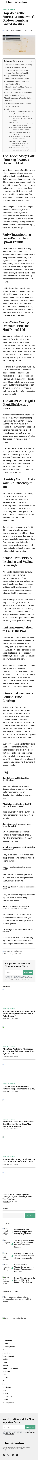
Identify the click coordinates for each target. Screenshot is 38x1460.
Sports (5, 1393)
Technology (7, 1396)
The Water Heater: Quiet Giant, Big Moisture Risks (18, 82)
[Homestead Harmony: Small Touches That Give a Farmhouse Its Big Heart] (19, 1145)
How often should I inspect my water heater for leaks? (23, 124)
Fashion (6, 1359)
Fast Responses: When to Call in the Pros (18, 99)
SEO (4, 1390)
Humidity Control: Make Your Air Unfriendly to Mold (18, 88)
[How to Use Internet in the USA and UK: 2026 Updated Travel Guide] (6, 1280)
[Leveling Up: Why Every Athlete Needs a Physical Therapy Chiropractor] (6, 1256)
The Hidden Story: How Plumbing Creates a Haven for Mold (18, 66)
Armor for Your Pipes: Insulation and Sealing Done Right (18, 93)
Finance (6, 1362)
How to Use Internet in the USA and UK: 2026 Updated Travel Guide (24, 1280)
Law (4, 1375)
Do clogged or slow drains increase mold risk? (21, 138)
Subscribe (28, 972)
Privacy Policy (13, 979)
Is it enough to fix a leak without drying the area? (21, 149)
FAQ (7, 109)
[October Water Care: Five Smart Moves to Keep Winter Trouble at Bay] (19, 1073)
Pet (4, 1384)
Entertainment (8, 1356)
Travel (5, 1400)
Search (5, 1209)
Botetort (9, 1311)
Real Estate (7, 1387)
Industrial (6, 1372)
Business (8, 1325)
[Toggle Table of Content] (30, 61)
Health (5, 1365)
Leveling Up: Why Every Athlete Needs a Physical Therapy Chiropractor (24, 1255)
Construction (7, 1192)
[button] (4, 2)
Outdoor (6, 1381)
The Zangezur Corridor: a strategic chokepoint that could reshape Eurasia (24, 1244)
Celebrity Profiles (9, 1347)
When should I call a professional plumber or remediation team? (20, 143)
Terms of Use (25, 979)
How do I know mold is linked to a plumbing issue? (22, 113)
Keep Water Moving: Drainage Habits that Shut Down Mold (17, 77)
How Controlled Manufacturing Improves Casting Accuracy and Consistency (24, 1268)
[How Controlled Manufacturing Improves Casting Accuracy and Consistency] (6, 1267)
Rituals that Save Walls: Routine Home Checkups (18, 105)
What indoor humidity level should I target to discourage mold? (22, 118)
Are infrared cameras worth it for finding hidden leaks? (22, 128)
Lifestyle (6, 1378)
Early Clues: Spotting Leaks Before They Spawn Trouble (17, 71)
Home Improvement (9, 9)
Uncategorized (8, 1403)
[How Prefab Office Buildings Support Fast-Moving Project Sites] (6, 1231)
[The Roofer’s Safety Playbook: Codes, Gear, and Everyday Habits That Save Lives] (19, 1181)
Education (6, 1353)
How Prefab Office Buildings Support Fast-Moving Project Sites (23, 1231)
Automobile (7, 1341)
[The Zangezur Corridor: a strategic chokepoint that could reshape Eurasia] (6, 1243)
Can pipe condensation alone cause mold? (22, 133)
